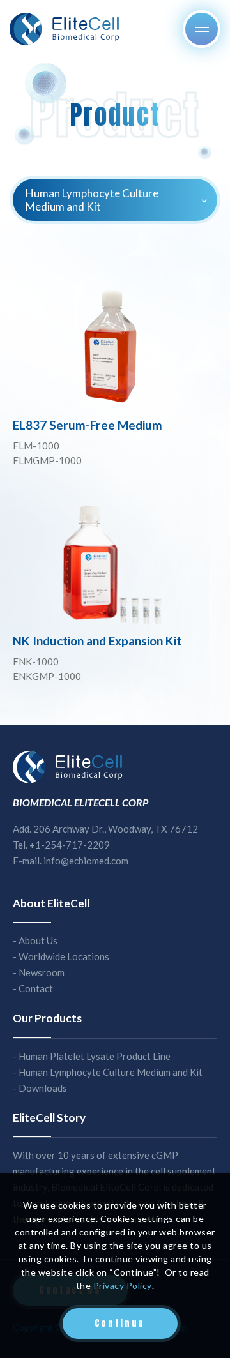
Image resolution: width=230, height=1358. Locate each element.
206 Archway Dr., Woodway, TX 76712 (115, 828)
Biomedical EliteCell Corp (65, 29)
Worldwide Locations (64, 956)
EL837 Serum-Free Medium (87, 425)
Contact (36, 988)
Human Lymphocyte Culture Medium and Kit (111, 1072)
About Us (38, 940)
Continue (120, 1323)
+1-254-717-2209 (69, 844)
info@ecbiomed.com (85, 860)
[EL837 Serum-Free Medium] (115, 347)
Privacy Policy (122, 1285)
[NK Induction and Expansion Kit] (115, 564)
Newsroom (42, 972)
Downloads (43, 1088)
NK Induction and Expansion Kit (97, 640)
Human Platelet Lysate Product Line (95, 1056)
